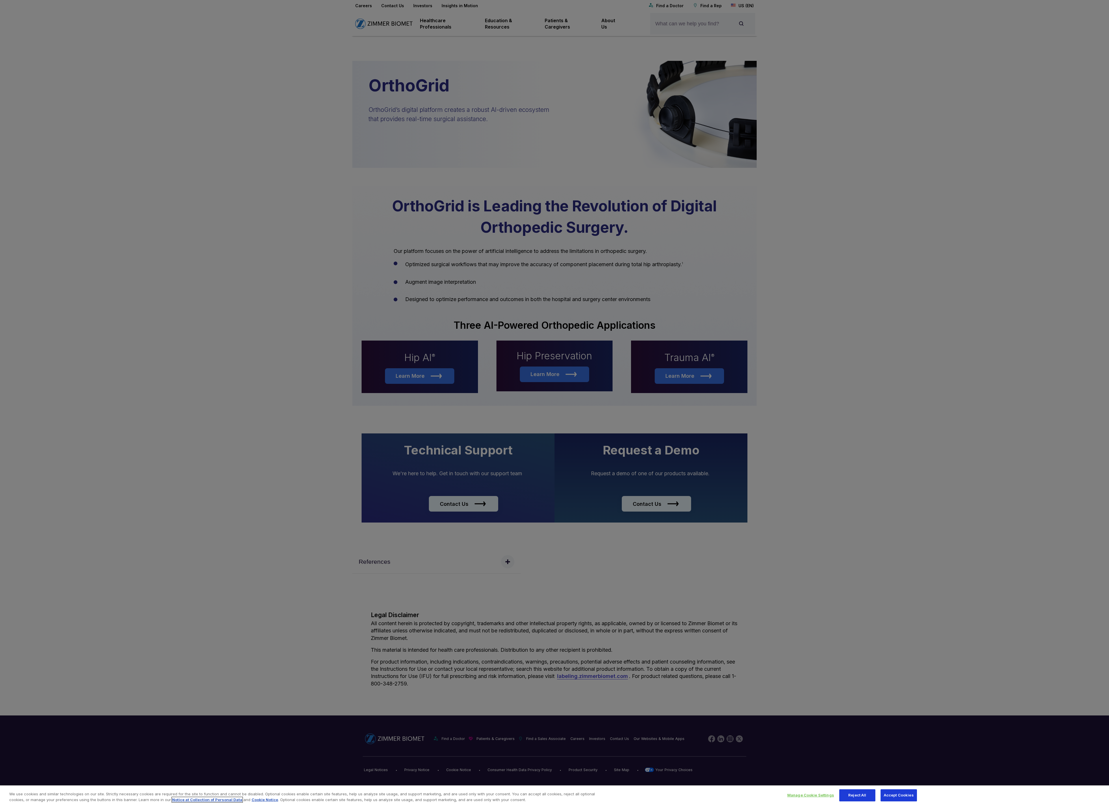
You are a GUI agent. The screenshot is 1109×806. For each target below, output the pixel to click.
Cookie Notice (265, 799)
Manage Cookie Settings (810, 795)
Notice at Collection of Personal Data (207, 799)
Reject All (857, 795)
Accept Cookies (899, 795)
